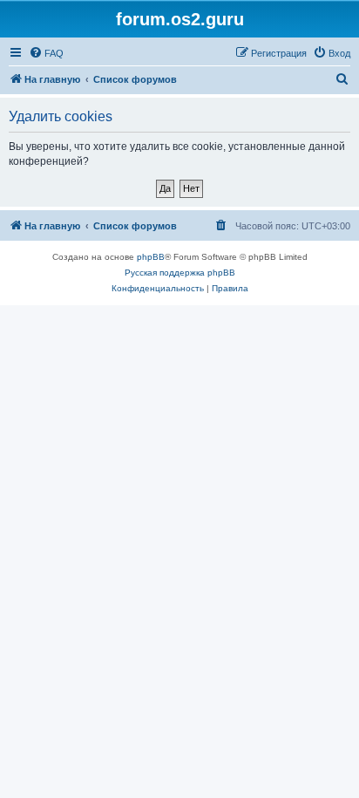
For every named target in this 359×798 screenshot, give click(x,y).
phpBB (151, 257)
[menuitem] (46, 53)
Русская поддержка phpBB (180, 272)
